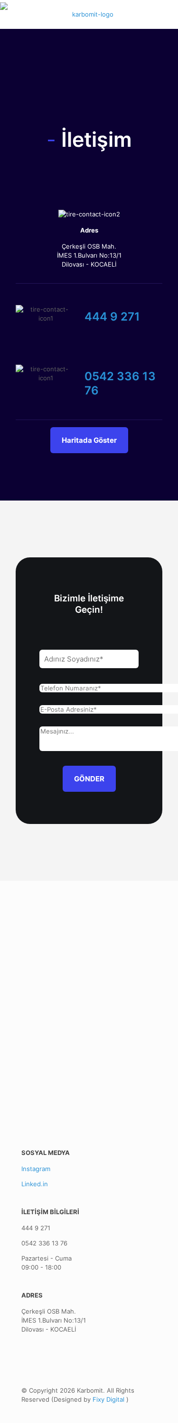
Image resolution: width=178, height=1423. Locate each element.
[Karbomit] (89, 14)
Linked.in (34, 1184)
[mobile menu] (165, 14)
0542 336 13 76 (44, 1243)
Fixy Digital (109, 1399)
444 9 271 (35, 1228)
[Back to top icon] (159, 1404)
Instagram (35, 1168)
